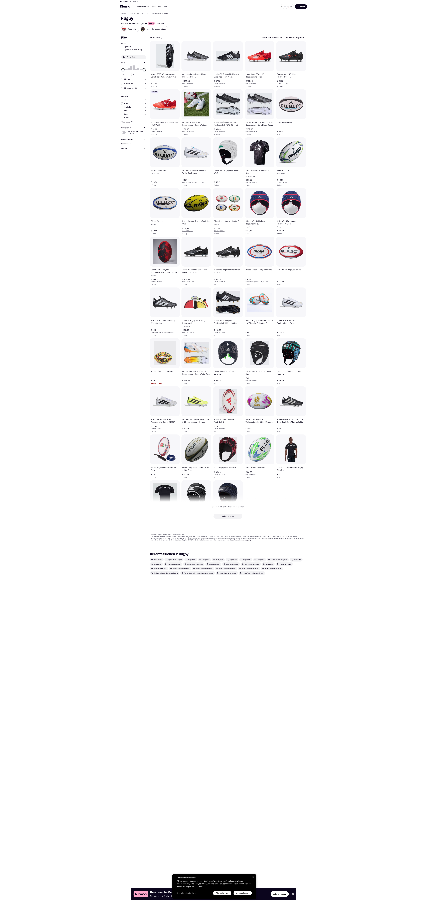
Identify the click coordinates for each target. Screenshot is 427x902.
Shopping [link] (131, 13)
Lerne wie (159, 23)
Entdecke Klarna (143, 6)
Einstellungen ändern (186, 893)
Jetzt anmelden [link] (279, 894)
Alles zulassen (242, 893)
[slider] (123, 69)
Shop (154, 6)
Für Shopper (124, 1)
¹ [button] (193, 182)
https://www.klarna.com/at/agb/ (240, 540)
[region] (214, 886)
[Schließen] (253, 877)
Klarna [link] (123, 13)
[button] (289, 6)
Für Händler (134, 1)
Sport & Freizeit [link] (143, 13)
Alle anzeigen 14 (127, 122)
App (159, 6)
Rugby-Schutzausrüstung (132, 50)
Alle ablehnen (222, 893)
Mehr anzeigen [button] (228, 516)
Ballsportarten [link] (156, 13)
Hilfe (165, 6)
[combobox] (271, 37)
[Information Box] (161, 38)
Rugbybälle (127, 47)
